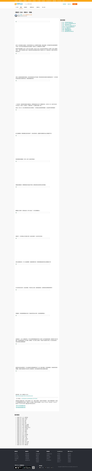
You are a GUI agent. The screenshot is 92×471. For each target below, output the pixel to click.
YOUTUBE (35, 398)
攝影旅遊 (54, 0)
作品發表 (43, 0)
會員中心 (69, 4)
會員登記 (64, 4)
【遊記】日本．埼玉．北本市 (22, 433)
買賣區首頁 (38, 453)
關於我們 (69, 453)
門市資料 (58, 453)
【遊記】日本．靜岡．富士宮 (22, 440)
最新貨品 (58, 455)
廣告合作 (69, 456)
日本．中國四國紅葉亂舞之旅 (67, 22)
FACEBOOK (24, 398)
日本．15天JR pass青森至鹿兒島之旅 (69, 23)
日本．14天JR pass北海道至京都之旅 (69, 25)
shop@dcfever (48, 0)
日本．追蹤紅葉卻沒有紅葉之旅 (68, 31)
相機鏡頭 (25, 0)
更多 (63, 0)
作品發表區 (16, 458)
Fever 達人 (59, 0)
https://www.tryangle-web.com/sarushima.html (24, 395)
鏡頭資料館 (27, 455)
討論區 (16, 460)
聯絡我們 (69, 455)
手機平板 (29, 0)
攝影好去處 (49, 453)
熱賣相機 (58, 456)
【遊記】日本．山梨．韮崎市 (22, 430)
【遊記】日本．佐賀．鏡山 (21, 421)
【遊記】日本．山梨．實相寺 (22, 431)
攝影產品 (37, 455)
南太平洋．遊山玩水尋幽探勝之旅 (68, 26)
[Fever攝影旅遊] (19, 3)
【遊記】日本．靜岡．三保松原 (22, 438)
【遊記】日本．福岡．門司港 (22, 418)
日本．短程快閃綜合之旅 (66, 24)
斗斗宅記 (20, 14)
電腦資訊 (37, 458)
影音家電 (37, 460)
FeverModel (17, 456)
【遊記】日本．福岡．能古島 (22, 436)
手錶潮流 (37, 461)
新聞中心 (20, 0)
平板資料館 (27, 458)
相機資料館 (27, 453)
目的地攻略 (48, 456)
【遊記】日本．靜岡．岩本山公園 (23, 441)
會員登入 (74, 4)
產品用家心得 (27, 460)
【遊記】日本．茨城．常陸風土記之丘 (23, 427)
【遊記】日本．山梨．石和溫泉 (22, 428)
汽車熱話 (34, 0)
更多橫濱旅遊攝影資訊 (21, 407)
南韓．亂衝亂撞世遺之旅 (66, 29)
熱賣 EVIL (59, 461)
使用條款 (69, 460)
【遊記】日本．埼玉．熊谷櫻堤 (22, 434)
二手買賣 (38, 0)
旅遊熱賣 (48, 455)
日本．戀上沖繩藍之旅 (66, 28)
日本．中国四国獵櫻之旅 (66, 30)
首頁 (16, 0)
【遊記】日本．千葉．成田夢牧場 (23, 426)
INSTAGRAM (29, 398)
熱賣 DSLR (59, 460)
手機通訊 (37, 456)
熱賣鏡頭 (58, 458)
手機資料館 (27, 456)
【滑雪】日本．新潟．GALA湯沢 (22, 443)
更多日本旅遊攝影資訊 (21, 405)
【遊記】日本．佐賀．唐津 (21, 423)
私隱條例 (69, 461)
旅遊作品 (48, 458)
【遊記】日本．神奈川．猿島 (22, 437)
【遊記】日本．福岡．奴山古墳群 (23, 424)
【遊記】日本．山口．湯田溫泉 (22, 417)
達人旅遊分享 (49, 460)
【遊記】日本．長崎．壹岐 (21, 420)
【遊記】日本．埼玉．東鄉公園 (22, 444)
